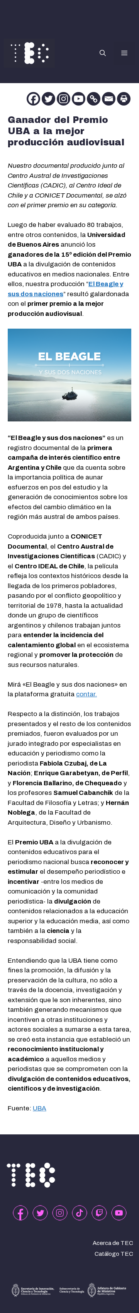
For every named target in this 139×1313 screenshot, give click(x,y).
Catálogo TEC (114, 1254)
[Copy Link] (93, 99)
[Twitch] (99, 1213)
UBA (39, 1108)
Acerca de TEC (113, 1243)
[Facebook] (33, 99)
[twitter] (40, 1213)
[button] (103, 53)
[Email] (108, 99)
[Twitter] (48, 99)
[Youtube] (78, 99)
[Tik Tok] (79, 1213)
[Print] (124, 99)
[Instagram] (63, 99)
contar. (86, 694)
